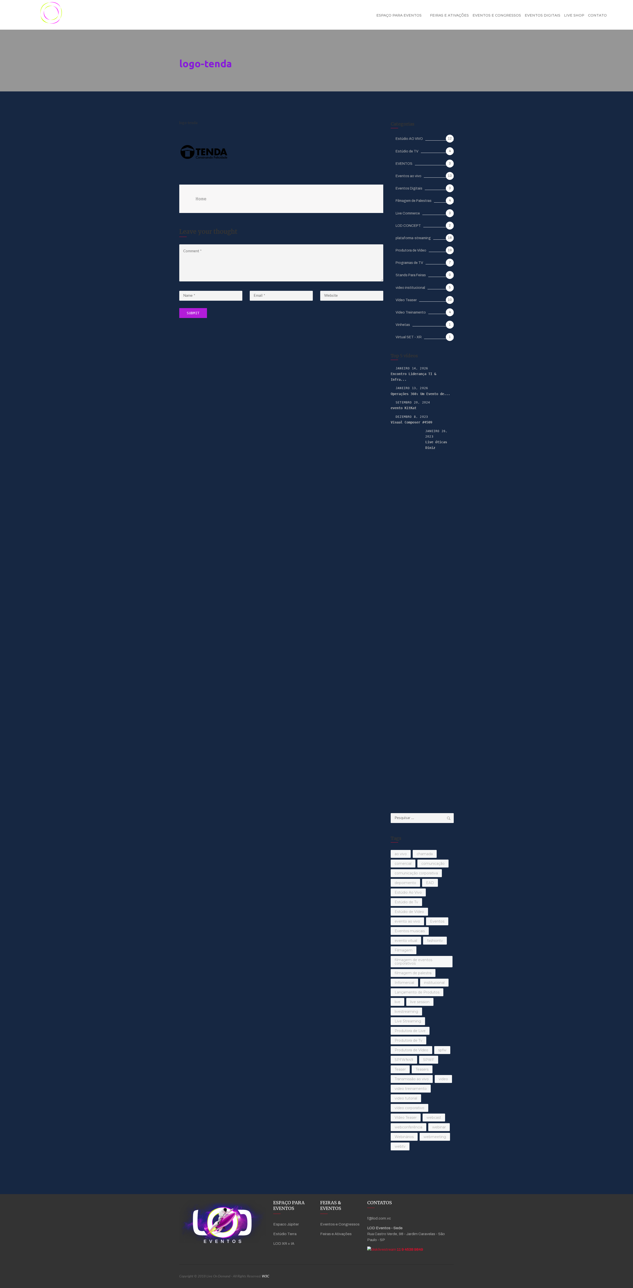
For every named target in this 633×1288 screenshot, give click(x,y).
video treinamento (411, 1088)
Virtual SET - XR (409, 337)
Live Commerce (408, 213)
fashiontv (435, 940)
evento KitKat (403, 408)
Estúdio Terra (284, 1234)
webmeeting (435, 1137)
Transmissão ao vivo (412, 1079)
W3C (265, 1276)
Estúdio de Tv (406, 902)
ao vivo (401, 854)
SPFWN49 (404, 1059)
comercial (403, 863)
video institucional (410, 288)
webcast (434, 1117)
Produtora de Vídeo (411, 250)
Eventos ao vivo (408, 176)
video (443, 1079)
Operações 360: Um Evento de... (420, 394)
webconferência (408, 1127)
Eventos (437, 921)
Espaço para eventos (399, 15)
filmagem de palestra (413, 973)
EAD (430, 883)
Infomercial (404, 982)
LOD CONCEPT (408, 226)
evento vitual (406, 940)
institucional (434, 982)
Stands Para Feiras (411, 275)
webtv (400, 1146)
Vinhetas (403, 325)
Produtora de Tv (408, 1040)
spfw (442, 1050)
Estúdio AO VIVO (409, 139)
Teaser (400, 1069)
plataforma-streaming (413, 238)
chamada (425, 854)
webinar (439, 1127)
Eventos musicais (410, 931)
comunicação (433, 863)
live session (420, 1002)
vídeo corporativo (409, 1108)
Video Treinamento (411, 312)
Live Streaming (408, 1021)
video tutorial (406, 1098)
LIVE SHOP (574, 15)
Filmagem (403, 950)
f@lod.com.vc (379, 1218)
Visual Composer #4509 (411, 422)
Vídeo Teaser (406, 300)
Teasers (422, 1069)
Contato (597, 15)
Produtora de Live (410, 1031)
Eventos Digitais (542, 15)
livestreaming (406, 1011)
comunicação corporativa (416, 873)
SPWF (428, 1059)
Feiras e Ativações (449, 15)
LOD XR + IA (283, 1244)
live (397, 1002)
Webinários (404, 1137)
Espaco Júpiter (286, 1224)
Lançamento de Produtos (417, 992)
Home (201, 198)
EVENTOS (404, 164)
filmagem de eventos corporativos (413, 962)
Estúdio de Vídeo (409, 911)
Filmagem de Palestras (413, 201)
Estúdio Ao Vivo (408, 892)
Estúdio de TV (407, 151)
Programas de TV (409, 263)
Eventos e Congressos (497, 15)
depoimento (405, 883)
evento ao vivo (407, 921)
